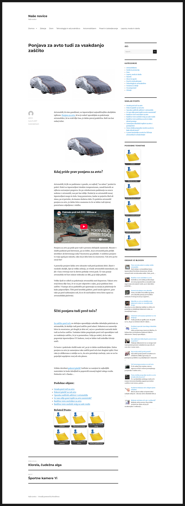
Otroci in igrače (131, 79)
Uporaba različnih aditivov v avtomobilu (71, 395)
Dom (51, 28)
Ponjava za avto (68, 115)
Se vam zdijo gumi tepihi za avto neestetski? (73, 398)
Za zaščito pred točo (62, 323)
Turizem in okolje (132, 86)
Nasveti (128, 77)
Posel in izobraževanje (108, 28)
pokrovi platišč (74, 368)
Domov (31, 28)
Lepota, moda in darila (130, 28)
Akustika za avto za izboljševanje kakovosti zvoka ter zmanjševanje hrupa (142, 303)
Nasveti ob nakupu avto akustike (141, 290)
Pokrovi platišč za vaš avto (65, 392)
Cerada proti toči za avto (64, 389)
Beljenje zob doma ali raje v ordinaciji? (143, 400)
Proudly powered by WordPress (49, 497)
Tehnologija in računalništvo (68, 28)
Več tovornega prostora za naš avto (142, 364)
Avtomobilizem (89, 28)
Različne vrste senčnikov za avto (67, 401)
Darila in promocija (132, 70)
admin (30, 118)
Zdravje (43, 28)
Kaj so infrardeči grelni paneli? (141, 351)
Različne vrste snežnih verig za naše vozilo (72, 404)
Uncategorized (131, 88)
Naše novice (37, 16)
